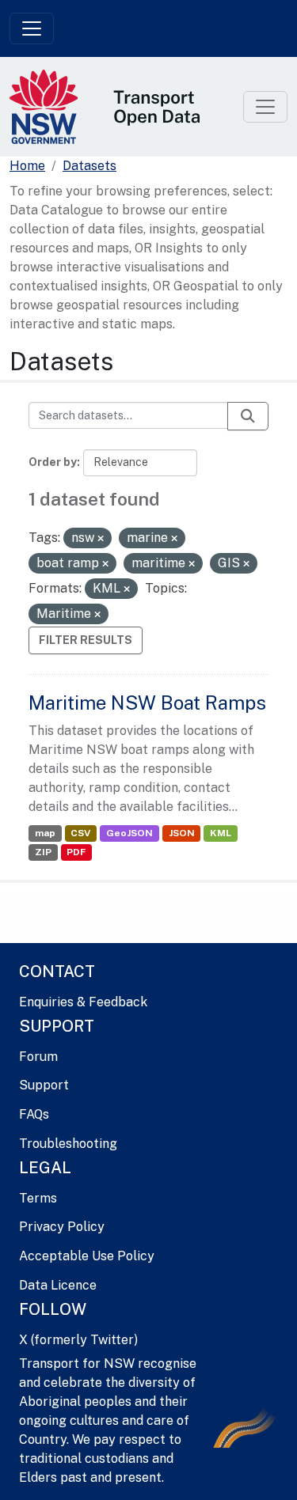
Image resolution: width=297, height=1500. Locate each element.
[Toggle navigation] (32, 28)
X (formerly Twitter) (78, 1339)
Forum (38, 1056)
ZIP (43, 852)
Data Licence (58, 1285)
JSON (182, 833)
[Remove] (100, 539)
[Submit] (247, 416)
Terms (38, 1198)
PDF (76, 852)
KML (220, 833)
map (45, 833)
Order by (53, 462)
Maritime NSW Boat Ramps (147, 702)
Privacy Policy (62, 1226)
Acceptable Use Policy (86, 1255)
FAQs (34, 1114)
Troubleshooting (68, 1143)
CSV (80, 833)
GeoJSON (129, 833)
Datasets (89, 165)
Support (44, 1085)
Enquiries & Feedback (83, 1001)
